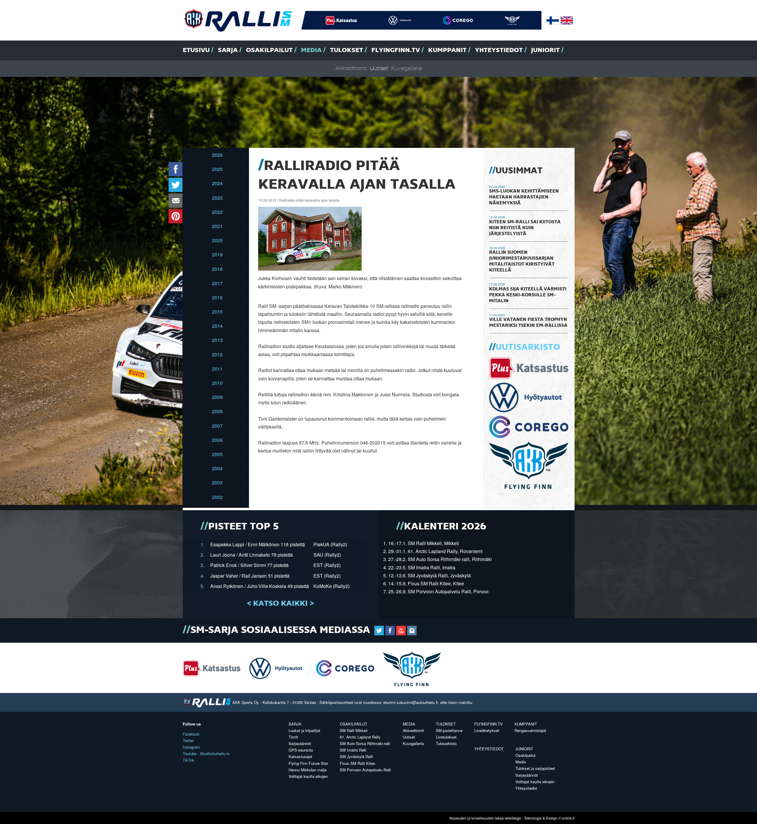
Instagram (191, 747)
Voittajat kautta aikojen (308, 776)
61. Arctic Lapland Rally (360, 737)
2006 (217, 440)
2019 (217, 254)
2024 (217, 183)
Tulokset (346, 50)
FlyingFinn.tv (395, 50)
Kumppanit (447, 50)
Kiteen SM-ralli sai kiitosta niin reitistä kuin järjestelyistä (525, 228)
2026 (217, 154)
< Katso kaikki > (280, 604)
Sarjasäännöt (300, 743)
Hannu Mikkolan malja (307, 770)
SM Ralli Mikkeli (354, 730)
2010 (217, 382)
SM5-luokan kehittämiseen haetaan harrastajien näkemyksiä (524, 197)
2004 (217, 468)
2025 (217, 169)
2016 (217, 297)
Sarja (228, 50)
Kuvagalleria (406, 68)
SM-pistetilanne (449, 730)
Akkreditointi (351, 68)
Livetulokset (446, 737)
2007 (217, 425)
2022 (217, 212)
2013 (217, 340)
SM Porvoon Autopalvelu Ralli (365, 770)
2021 (217, 226)
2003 (217, 482)
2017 (217, 283)
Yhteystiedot (499, 50)
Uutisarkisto (528, 347)
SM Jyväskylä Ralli (356, 756)
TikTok (188, 760)
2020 (217, 240)
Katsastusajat (300, 756)
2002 (217, 497)
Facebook (191, 734)
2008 (217, 411)
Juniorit (545, 50)
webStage (513, 817)
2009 (217, 397)
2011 (217, 368)
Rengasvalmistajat (530, 730)
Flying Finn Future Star (308, 763)
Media (311, 50)
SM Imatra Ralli (353, 750)
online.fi (568, 817)
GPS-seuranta (301, 750)
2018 (217, 269)
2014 (217, 325)
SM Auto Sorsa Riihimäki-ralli (365, 743)
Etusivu (196, 50)
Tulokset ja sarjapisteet (535, 768)
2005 (217, 454)
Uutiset (379, 68)
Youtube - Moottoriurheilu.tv (206, 753)
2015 (217, 311)
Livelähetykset (486, 730)
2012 (217, 354)
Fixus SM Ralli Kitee (357, 763)
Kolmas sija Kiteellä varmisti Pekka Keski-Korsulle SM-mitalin (527, 295)
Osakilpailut (269, 50)
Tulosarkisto (446, 743)
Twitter (188, 740)
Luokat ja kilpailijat (304, 730)
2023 (217, 197)
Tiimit (293, 737)
